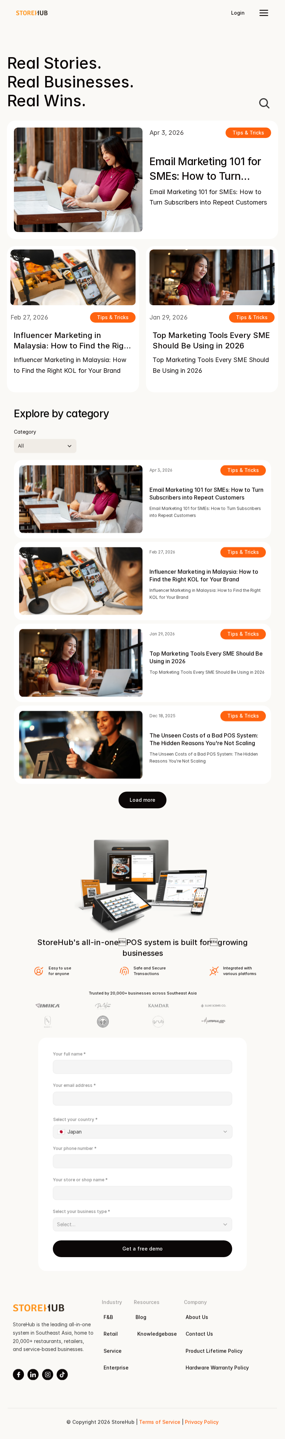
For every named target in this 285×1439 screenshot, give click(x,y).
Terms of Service (159, 1422)
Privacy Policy (202, 1422)
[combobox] (142, 1132)
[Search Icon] (264, 103)
